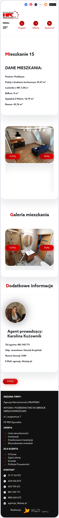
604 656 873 (14, 481)
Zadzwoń (49, 28)
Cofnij (13, 156)
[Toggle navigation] (5, 28)
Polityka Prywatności (18, 464)
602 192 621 (14, 487)
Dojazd (22, 28)
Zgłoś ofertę (14, 458)
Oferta (35, 28)
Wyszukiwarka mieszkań (20, 443)
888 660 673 (14, 498)
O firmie (12, 454)
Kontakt (12, 461)
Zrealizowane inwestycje (20, 440)
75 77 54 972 (14, 476)
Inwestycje (13, 437)
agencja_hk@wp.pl (17, 503)
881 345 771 (14, 492)
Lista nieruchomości (18, 433)
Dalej (46, 156)
